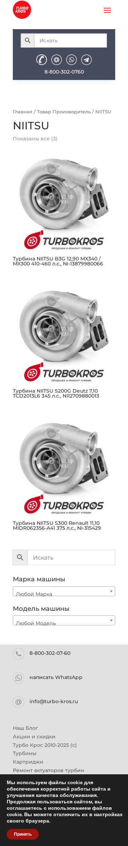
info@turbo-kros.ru (54, 701)
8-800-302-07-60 (50, 653)
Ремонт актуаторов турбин (48, 770)
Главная (22, 111)
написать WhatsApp (56, 677)
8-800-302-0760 (64, 72)
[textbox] (64, 594)
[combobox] (64, 591)
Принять (23, 834)
